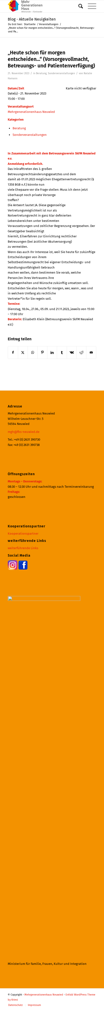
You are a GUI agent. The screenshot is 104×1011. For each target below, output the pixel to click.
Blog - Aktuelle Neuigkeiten (32, 19)
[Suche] (78, 6)
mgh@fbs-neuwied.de (23, 432)
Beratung (41, 73)
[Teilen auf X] (23, 352)
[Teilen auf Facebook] (13, 352)
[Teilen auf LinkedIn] (52, 352)
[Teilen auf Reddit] (81, 352)
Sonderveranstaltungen (61, 73)
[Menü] (89, 6)
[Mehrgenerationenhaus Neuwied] (43, 6)
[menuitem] (78, 6)
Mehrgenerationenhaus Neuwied (31, 112)
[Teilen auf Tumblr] (62, 352)
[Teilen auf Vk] (71, 352)
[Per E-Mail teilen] (91, 352)
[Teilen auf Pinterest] (42, 352)
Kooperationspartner (23, 533)
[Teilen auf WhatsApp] (32, 352)
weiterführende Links (23, 548)
